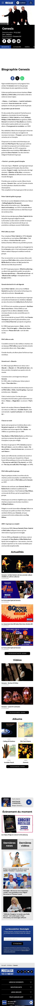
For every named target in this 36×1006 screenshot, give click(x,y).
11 (16, 32)
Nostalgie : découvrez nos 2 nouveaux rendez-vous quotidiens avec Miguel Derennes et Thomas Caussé (15, 892)
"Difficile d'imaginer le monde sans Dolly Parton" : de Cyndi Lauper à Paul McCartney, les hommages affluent (16, 915)
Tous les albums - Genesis (17, 766)
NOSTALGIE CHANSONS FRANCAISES (16, 802)
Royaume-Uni (17, 36)
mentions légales (25, 950)
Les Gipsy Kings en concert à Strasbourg (14, 835)
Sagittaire (9, 34)
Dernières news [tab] (9, 844)
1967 (19, 32)
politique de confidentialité (9, 951)
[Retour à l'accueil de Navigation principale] (9, 3)
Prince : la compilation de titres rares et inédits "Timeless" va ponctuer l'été (16, 870)
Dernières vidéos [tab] (25, 844)
